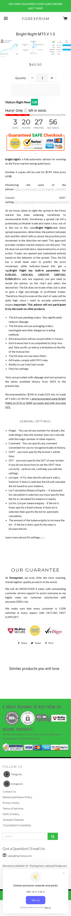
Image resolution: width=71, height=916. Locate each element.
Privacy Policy (11, 802)
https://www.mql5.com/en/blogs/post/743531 (41, 202)
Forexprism (35, 19)
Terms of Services (13, 808)
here (42, 537)
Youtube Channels (13, 819)
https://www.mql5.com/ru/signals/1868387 (40, 189)
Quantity (20, 78)
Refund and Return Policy (17, 797)
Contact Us (9, 791)
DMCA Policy (11, 814)
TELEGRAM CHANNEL (17, 825)
